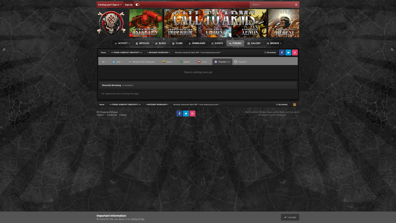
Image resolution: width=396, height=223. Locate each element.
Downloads (198, 43)
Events (218, 43)
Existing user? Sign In (109, 4)
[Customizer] (137, 5)
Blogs (162, 43)
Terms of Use (137, 219)
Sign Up (128, 4)
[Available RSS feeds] (294, 104)
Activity (123, 43)
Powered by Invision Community (272, 115)
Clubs (179, 43)
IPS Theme (101, 112)
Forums (236, 43)
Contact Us (112, 115)
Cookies (123, 115)
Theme (100, 115)
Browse (274, 43)
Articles (144, 43)
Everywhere (284, 4)
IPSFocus (113, 112)
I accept (291, 217)
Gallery (255, 43)
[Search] (296, 5)
